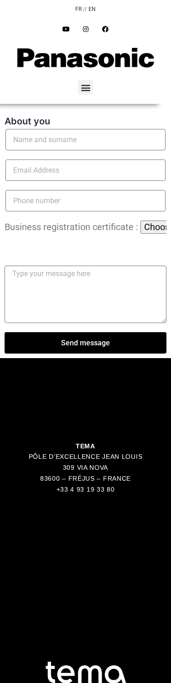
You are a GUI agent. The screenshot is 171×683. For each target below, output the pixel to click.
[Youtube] (66, 29)
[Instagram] (85, 29)
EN (92, 9)
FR (78, 9)
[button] (85, 87)
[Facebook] (105, 29)
